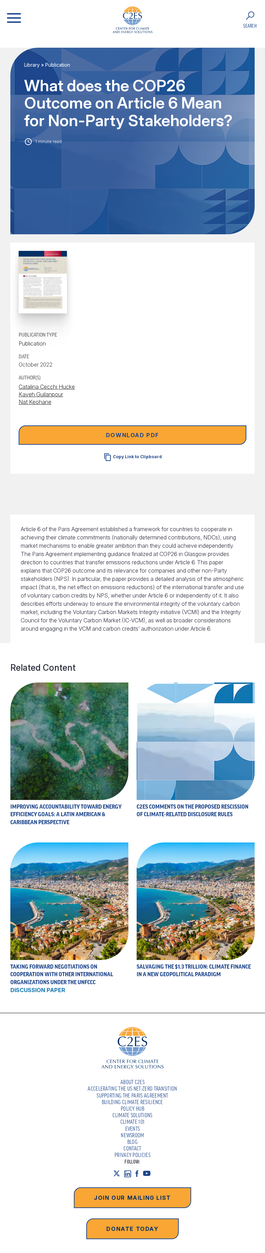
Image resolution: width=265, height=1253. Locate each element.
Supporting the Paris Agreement (132, 1095)
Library (32, 65)
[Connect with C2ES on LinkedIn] (129, 1173)
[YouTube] (149, 1173)
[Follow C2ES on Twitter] (118, 1173)
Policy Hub (132, 1108)
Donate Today (132, 1228)
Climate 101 (132, 1122)
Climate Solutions (132, 1115)
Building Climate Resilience (132, 1102)
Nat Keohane (35, 401)
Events (132, 1128)
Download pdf (132, 435)
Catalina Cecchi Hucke (47, 386)
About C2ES (132, 1082)
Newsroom (132, 1135)
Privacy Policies (132, 1155)
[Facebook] (139, 1173)
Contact (132, 1148)
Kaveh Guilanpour (41, 394)
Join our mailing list (132, 1197)
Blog (132, 1142)
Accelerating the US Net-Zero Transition (132, 1088)
